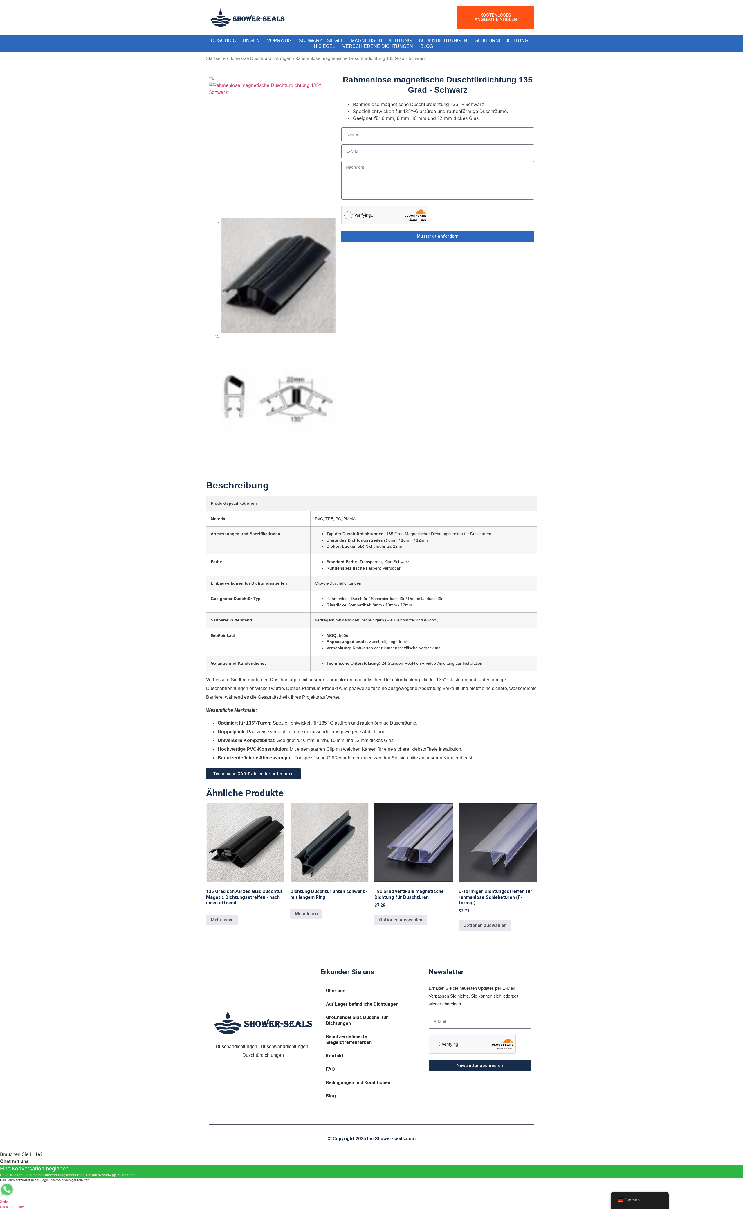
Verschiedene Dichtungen (377, 46)
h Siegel (324, 46)
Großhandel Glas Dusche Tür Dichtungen (357, 1020)
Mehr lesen (222, 919)
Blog (426, 46)
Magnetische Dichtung (381, 40)
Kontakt (335, 1056)
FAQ (330, 1069)
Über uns (335, 991)
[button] (212, 78)
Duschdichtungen (235, 40)
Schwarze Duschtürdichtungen (260, 58)
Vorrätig (279, 40)
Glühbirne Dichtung (501, 40)
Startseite (216, 58)
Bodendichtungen (443, 40)
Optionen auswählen (400, 920)
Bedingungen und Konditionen (358, 1082)
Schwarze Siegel (321, 40)
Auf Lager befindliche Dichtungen (362, 1004)
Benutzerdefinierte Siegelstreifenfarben (349, 1039)
